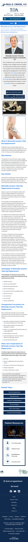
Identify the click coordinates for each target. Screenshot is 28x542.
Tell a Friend (7, 519)
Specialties (14, 30)
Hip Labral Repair (14, 404)
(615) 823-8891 (19, 15)
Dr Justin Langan (9, 528)
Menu (11, 23)
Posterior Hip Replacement (14, 400)
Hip (18, 30)
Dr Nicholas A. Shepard (14, 533)
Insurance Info (16, 462)
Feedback (23, 516)
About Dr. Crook (14, 499)
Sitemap (17, 516)
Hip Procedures (23, 30)
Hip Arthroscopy (14, 396)
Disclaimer (4, 516)
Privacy (11, 516)
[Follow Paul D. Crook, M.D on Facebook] (10, 491)
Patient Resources (14, 423)
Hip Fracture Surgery (14, 408)
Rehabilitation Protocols (16, 455)
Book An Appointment (15, 92)
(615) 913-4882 (8, 15)
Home (14, 496)
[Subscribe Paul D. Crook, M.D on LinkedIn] (18, 491)
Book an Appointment (15, 18)
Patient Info (14, 505)
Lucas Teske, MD (20, 531)
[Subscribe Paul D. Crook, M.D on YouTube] (14, 491)
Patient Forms (16, 449)
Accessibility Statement (18, 519)
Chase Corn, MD (19, 528)
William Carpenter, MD (8, 531)
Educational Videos (14, 435)
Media (14, 508)
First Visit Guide (16, 443)
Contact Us (14, 511)
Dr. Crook (14, 73)
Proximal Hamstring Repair (14, 412)
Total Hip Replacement (14, 392)
